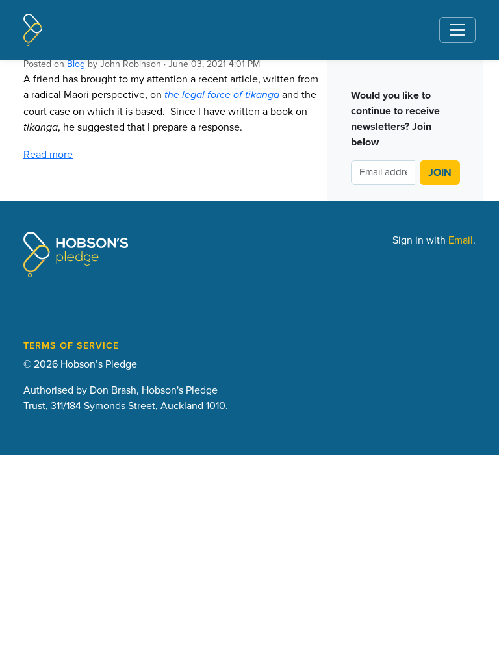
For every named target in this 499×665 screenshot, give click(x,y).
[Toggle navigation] (457, 30)
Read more (48, 154)
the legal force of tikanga (221, 95)
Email (460, 239)
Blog (76, 63)
